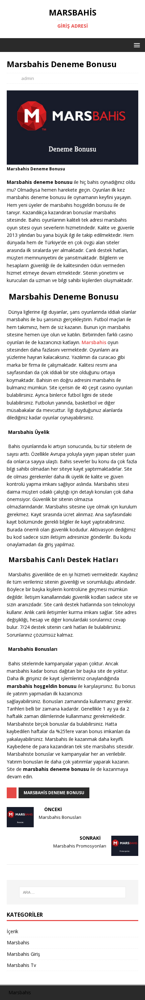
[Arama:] (72, 892)
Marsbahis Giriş (23, 954)
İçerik (12, 931)
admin (27, 78)
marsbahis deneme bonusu (54, 793)
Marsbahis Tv (21, 965)
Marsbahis (94, 342)
